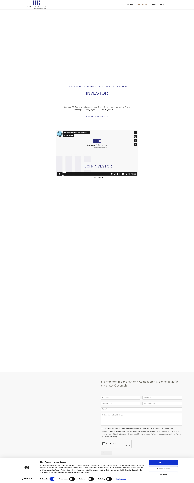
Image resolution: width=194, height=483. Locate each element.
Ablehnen (163, 475)
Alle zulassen (163, 463)
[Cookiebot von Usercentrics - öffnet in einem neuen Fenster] (27, 479)
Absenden (106, 453)
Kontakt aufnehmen (96, 117)
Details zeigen (121, 479)
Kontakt (164, 4)
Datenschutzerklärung (109, 437)
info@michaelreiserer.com (126, 434)
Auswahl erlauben (163, 469)
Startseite (130, 4)
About (155, 4)
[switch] (72, 479)
